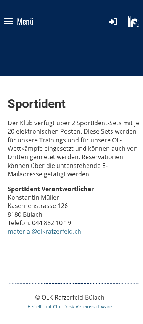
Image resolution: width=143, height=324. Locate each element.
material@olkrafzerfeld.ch (44, 231)
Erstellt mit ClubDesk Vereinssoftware (69, 306)
